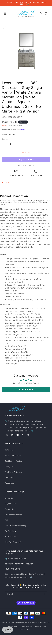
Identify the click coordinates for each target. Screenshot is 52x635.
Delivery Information (13, 515)
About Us (9, 498)
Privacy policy (13, 626)
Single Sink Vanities (13, 455)
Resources (9, 483)
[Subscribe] (44, 594)
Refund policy (45, 622)
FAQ (6, 520)
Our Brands (10, 477)
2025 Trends (10, 536)
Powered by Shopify (30, 622)
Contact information (27, 630)
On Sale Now (10, 531)
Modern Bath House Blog (15, 526)
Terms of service (26, 626)
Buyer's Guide (11, 504)
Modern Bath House (16, 622)
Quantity (5, 139)
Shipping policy (40, 626)
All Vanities (9, 450)
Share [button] (6, 182)
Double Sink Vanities (13, 461)
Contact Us (9, 509)
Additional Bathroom (13, 472)
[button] (4, 13)
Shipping (4, 125)
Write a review (26, 389)
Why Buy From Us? (13, 542)
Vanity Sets (10, 467)
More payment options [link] (26, 165)
